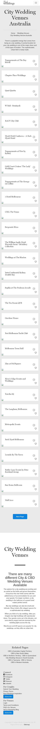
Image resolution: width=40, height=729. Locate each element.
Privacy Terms (8, 691)
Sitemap (27, 724)
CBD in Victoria (26, 660)
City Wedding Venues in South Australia (20, 658)
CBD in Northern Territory (12, 655)
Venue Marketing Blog (11, 709)
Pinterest (8, 681)
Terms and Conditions (11, 705)
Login (5, 703)
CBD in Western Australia (20, 662)
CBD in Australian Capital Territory (20, 651)
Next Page (20, 516)
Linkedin (8, 683)
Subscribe (8, 696)
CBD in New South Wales (20, 653)
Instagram (8, 677)
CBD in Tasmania (14, 660)
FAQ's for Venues (9, 707)
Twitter (7, 679)
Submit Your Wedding (11, 689)
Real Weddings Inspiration (12, 693)
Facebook (8, 674)
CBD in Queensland (29, 655)
